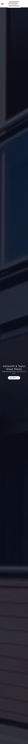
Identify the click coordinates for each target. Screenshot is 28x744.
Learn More (13, 377)
